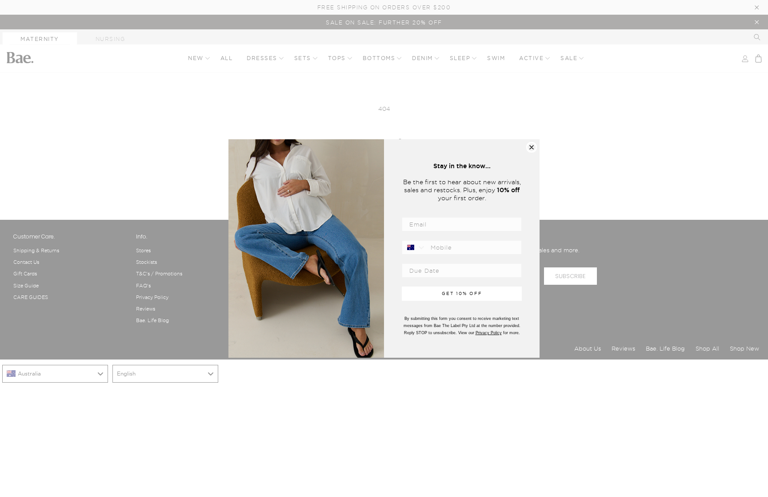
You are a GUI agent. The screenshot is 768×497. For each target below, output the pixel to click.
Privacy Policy (489, 333)
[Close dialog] (531, 147)
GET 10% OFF (462, 293)
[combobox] (414, 247)
